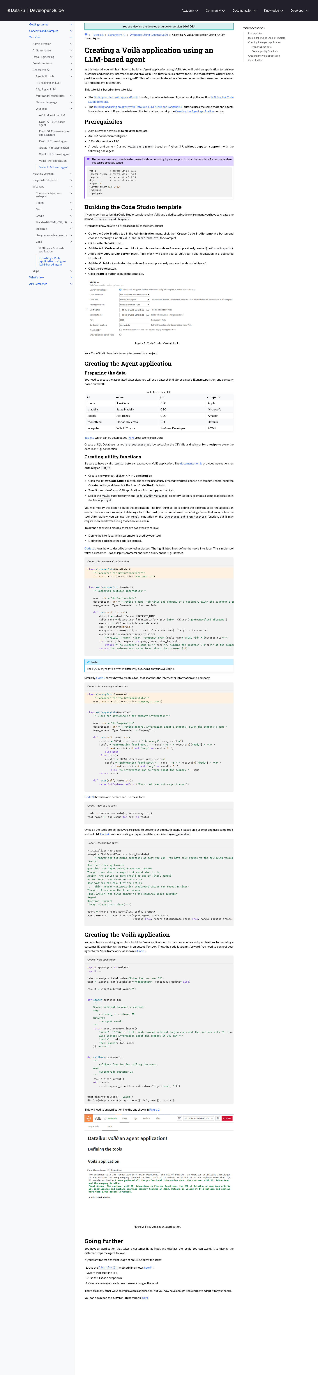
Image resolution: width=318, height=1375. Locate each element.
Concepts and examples (43, 30)
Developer (297, 10)
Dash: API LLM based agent (52, 123)
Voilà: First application (53, 160)
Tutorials (35, 37)
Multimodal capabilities (50, 95)
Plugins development (46, 180)
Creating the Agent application (264, 42)
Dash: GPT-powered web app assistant (54, 133)
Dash (39, 209)
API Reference (38, 283)
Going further (255, 60)
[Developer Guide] (35, 11)
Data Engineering (43, 56)
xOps (36, 271)
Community (213, 10)
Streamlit (41, 228)
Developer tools (43, 63)
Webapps (41, 108)
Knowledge (271, 10)
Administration (42, 43)
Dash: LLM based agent (53, 141)
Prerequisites (255, 33)
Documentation (242, 10)
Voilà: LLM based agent (53, 167)
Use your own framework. (52, 235)
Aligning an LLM (46, 89)
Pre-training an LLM (48, 82)
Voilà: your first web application (51, 250)
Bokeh (40, 202)
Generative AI (41, 69)
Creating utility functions (265, 51)
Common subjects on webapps (48, 194)
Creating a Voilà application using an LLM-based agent (52, 261)
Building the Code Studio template (266, 37)
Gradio (40, 215)
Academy (188, 10)
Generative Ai (116, 34)
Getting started (38, 24)
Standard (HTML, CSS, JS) (51, 222)
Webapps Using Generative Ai (149, 34)
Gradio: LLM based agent (54, 154)
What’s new (36, 277)
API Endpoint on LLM (52, 115)
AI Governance (42, 50)
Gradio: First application (54, 147)
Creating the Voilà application (264, 55)
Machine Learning (43, 173)
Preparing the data (262, 46)
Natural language (46, 102)
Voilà (39, 241)
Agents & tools (45, 76)
